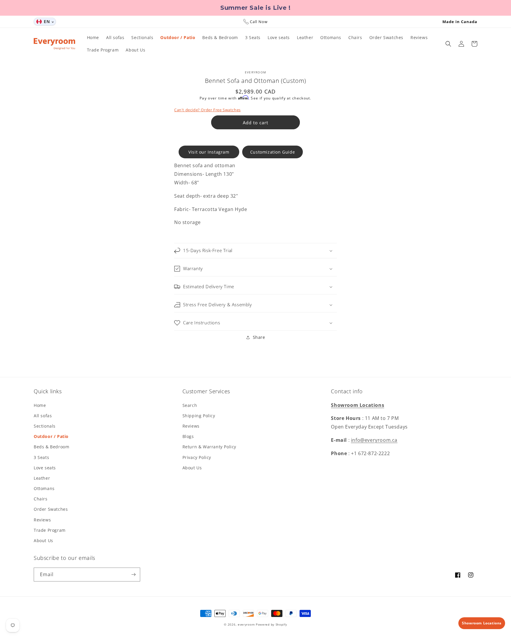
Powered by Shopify (271, 624)
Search (189, 405)
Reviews (42, 520)
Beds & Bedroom (51, 447)
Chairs (41, 499)
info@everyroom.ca (374, 440)
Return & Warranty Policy (209, 447)
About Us (43, 540)
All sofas (43, 415)
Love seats (45, 468)
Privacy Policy (196, 457)
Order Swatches (51, 509)
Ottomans (44, 488)
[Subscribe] (133, 574)
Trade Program (50, 530)
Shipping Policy (198, 415)
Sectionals (45, 426)
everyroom (246, 624)
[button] (448, 43)
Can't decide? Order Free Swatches (207, 109)
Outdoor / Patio (51, 436)
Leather (42, 478)
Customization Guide (272, 152)
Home (40, 405)
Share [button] (259, 337)
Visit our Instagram (208, 152)
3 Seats (41, 457)
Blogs (188, 436)
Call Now (259, 21)
